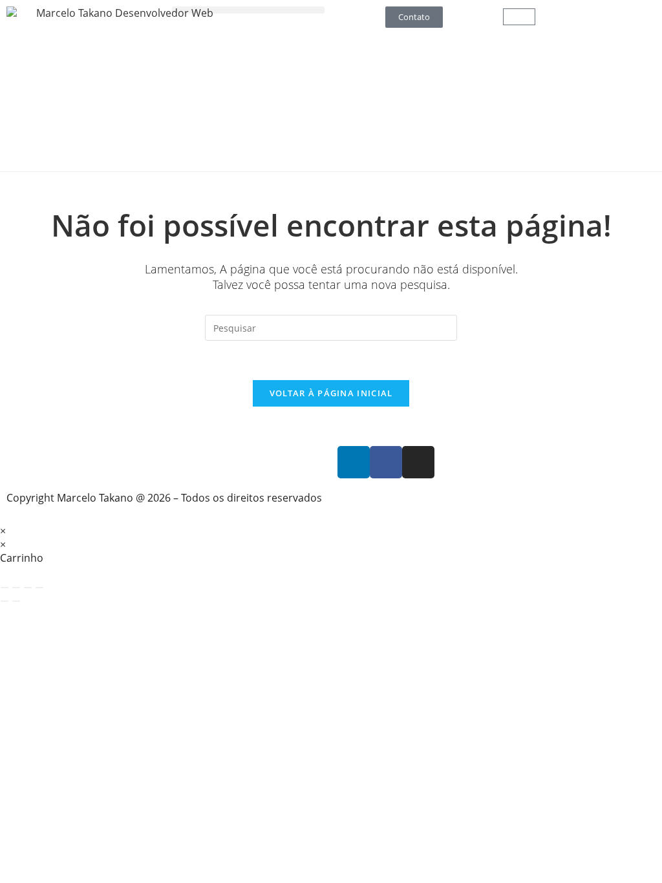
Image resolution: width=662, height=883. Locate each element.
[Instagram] (418, 462)
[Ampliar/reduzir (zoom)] (4, 587)
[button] (248, 10)
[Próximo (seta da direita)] (16, 601)
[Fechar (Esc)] (39, 587)
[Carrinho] (519, 16)
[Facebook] (386, 462)
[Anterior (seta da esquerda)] (4, 601)
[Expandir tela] (16, 587)
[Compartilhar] (27, 587)
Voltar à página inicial (331, 393)
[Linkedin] (353, 462)
